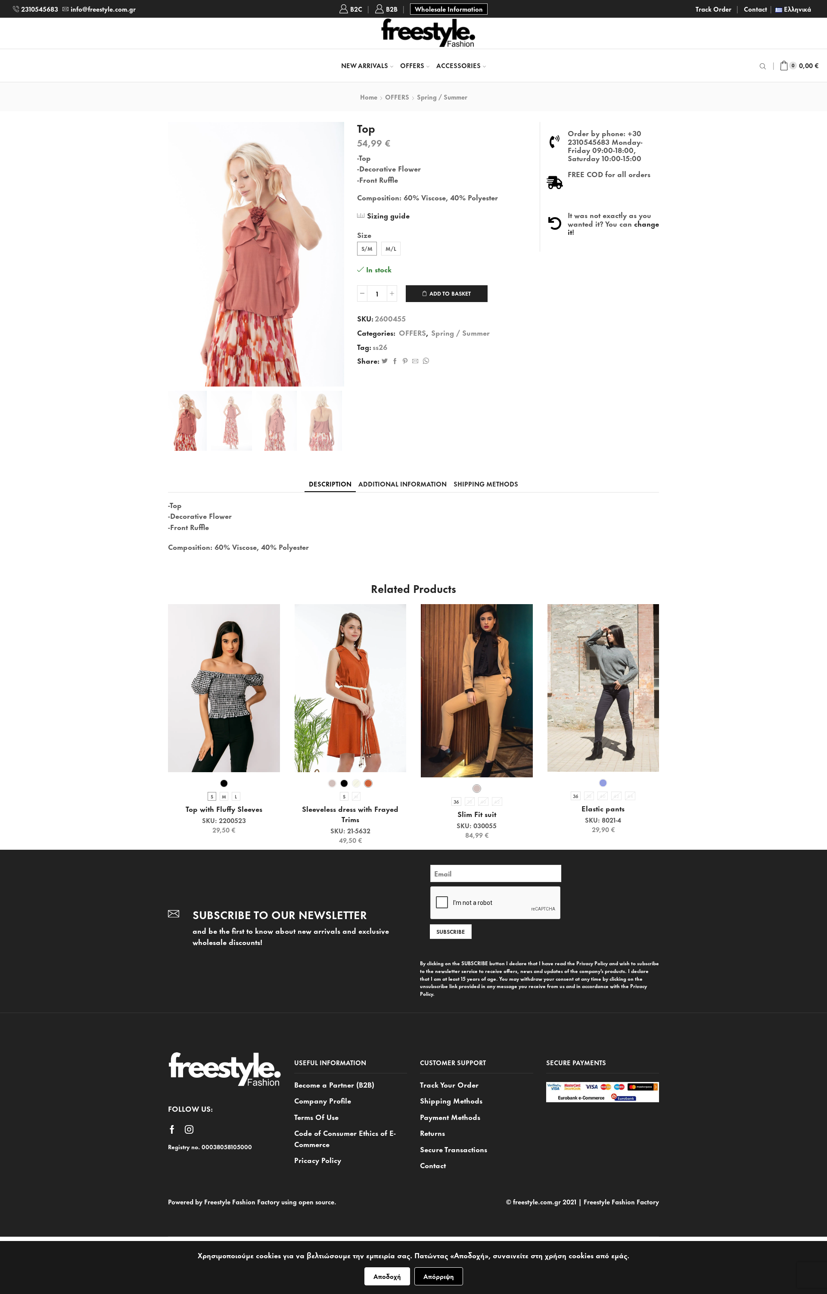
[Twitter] (384, 361)
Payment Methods (450, 1116)
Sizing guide (388, 215)
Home (368, 97)
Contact (755, 9)
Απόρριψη (438, 1276)
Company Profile (322, 1100)
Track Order (713, 9)
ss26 (380, 347)
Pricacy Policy (317, 1159)
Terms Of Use (316, 1116)
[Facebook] (395, 361)
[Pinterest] (405, 361)
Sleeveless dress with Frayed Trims (350, 814)
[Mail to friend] (415, 361)
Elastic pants (603, 808)
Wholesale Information (449, 9)
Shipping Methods (451, 1100)
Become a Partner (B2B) (334, 1084)
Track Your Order (449, 1084)
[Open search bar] (764, 65)
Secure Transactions (453, 1148)
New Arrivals (364, 65)
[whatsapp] (424, 361)
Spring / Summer (442, 97)
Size (364, 235)
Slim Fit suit (476, 814)
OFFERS (412, 65)
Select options (228, 758)
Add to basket (450, 293)
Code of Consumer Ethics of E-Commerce (345, 1138)
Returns (432, 1132)
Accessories (458, 65)
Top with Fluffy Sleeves (224, 809)
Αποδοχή (387, 1276)
